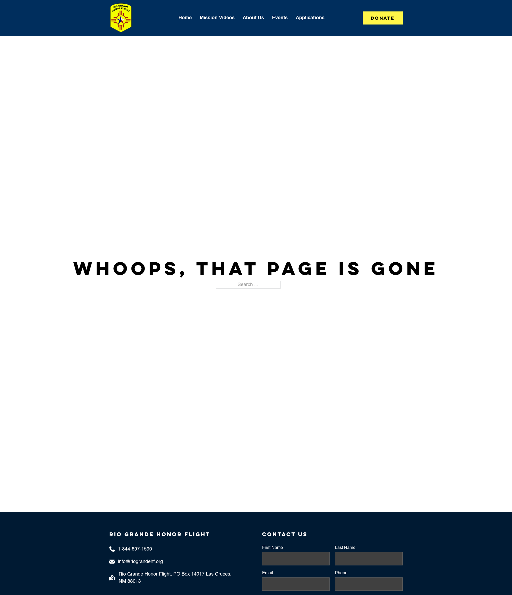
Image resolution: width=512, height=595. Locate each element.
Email (267, 573)
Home (185, 17)
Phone (341, 573)
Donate (382, 18)
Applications (310, 17)
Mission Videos (217, 17)
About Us (253, 17)
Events (280, 17)
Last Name (345, 548)
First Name (272, 548)
